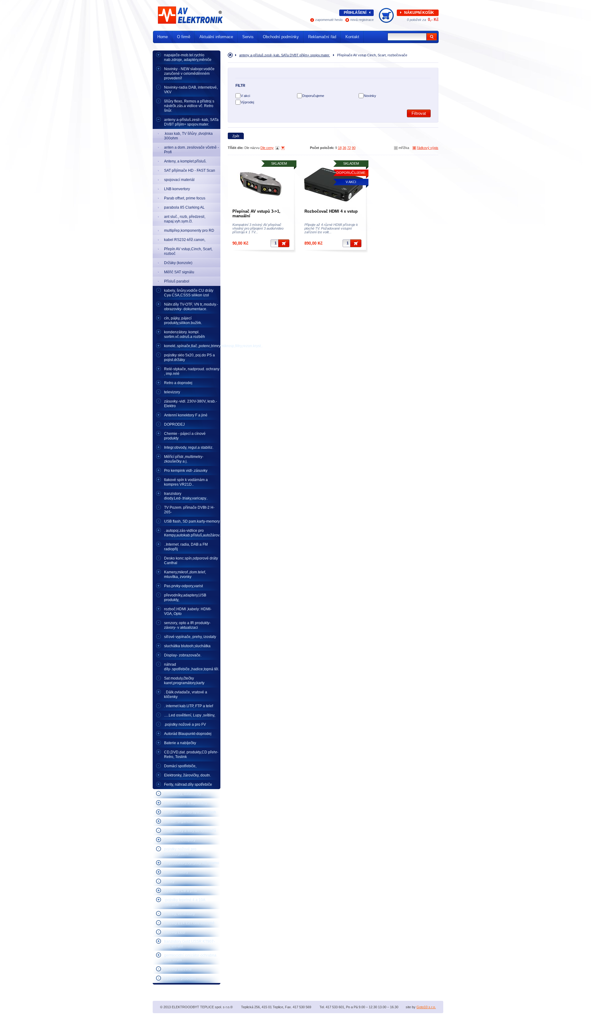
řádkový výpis (427, 148)
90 (354, 148)
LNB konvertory (177, 189)
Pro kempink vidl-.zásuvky (185, 470)
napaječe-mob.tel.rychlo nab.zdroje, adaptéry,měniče (187, 57)
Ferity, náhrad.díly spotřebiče (188, 784)
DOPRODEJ (174, 424)
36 (344, 148)
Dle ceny (267, 148)
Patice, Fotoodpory (179, 840)
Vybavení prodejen (180, 978)
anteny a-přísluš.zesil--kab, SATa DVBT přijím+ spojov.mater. (191, 122)
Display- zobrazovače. (182, 655)
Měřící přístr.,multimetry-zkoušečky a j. (183, 459)
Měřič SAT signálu (179, 272)
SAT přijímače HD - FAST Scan (189, 170)
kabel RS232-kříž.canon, (184, 240)
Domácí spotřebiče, (180, 766)
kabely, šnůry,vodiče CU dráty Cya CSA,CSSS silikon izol (188, 292)
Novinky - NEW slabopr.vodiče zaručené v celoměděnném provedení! (189, 73)
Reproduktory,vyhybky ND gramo (191, 863)
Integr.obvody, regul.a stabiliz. (188, 447)
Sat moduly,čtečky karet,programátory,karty (184, 680)
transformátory (176, 872)
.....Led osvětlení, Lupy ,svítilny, (189, 715)
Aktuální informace (216, 36)
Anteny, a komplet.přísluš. (185, 161)
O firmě (183, 36)
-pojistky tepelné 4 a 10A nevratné (184, 902)
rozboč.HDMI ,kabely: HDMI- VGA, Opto (187, 611)
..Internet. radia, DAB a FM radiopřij (186, 546)
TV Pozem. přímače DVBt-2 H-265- (189, 509)
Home (162, 36)
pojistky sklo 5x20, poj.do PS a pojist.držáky (189, 357)
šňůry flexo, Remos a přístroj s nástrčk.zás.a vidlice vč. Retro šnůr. (189, 106)
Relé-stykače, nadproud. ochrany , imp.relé (191, 371)
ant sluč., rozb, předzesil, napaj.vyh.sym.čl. (184, 219)
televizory (172, 392)
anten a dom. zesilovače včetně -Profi (191, 149)
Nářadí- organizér (179, 821)
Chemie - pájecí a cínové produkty (185, 435)
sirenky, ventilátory (179, 914)
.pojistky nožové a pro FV (185, 724)
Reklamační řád (322, 36)
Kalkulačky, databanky (182, 794)
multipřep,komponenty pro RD (189, 230)
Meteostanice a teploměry (185, 803)
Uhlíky (169, 881)
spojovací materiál (179, 180)
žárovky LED (174, 932)
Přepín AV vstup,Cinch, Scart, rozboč (188, 251)
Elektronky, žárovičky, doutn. (187, 775)
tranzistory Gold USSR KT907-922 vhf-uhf (189, 943)
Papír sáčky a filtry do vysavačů (190, 830)
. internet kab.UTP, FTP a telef (188, 706)
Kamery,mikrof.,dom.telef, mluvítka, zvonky (185, 574)
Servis (248, 36)
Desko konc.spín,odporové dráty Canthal (191, 560)
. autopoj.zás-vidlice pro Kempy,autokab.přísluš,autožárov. (192, 532)
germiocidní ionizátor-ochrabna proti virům (190, 957)
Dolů (283, 148)
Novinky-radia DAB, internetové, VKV (191, 89)
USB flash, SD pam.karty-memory (192, 521)
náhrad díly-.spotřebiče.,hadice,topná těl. (191, 666)
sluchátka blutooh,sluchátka (187, 646)
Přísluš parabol (176, 281)
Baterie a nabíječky (180, 743)
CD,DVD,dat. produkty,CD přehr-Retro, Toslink (191, 754)
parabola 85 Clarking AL (184, 207)
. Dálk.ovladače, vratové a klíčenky (185, 694)
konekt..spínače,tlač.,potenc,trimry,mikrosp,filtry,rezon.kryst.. (192, 346)
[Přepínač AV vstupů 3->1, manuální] (261, 183)
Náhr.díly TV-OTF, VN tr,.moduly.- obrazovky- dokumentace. (191, 306)
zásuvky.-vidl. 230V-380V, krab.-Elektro (190, 403)
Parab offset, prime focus (184, 198)
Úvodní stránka (231, 55)
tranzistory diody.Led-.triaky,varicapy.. (186, 495)
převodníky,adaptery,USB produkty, (185, 597)
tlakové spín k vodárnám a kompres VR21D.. (186, 482)
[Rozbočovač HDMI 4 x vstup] (333, 183)
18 (340, 148)
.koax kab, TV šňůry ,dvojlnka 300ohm (188, 135)
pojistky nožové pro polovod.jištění (180, 851)
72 (349, 148)
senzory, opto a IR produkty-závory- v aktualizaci (187, 625)
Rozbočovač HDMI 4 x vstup (331, 211)
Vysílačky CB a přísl (180, 891)
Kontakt (352, 36)
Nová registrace (362, 20)
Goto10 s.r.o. (426, 1007)
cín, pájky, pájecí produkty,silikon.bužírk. (183, 320)
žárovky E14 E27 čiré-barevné (189, 923)
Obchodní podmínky (281, 36)
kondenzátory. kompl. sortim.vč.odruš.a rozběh (184, 334)
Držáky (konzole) (178, 263)
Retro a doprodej (178, 383)
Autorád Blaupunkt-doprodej (187, 734)
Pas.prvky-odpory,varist (183, 586)
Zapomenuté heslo (329, 20)
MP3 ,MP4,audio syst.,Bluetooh (190, 812)
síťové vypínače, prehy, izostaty (190, 637)
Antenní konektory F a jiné (185, 415)
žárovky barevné (178, 969)
